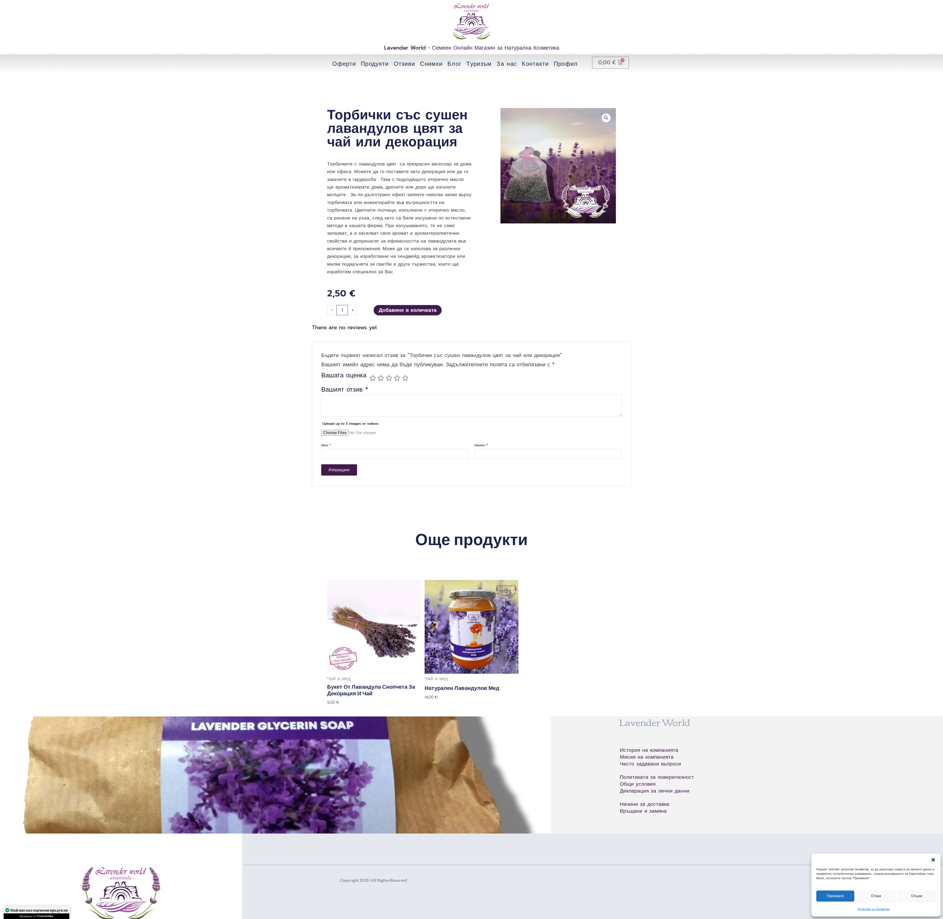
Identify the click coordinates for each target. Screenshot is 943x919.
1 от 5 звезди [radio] (373, 378)
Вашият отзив (344, 389)
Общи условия (637, 784)
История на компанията (649, 750)
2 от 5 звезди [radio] (381, 378)
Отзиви (404, 63)
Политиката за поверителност (657, 777)
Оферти (344, 63)
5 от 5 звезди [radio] (405, 378)
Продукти (374, 63)
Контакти (535, 63)
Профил (566, 63)
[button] (933, 859)
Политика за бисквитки (873, 909)
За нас (507, 63)
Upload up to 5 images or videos (350, 423)
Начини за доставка (644, 804)
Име (326, 445)
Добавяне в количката (408, 310)
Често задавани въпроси (650, 764)
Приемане (835, 896)
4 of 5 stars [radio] (397, 378)
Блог (454, 63)
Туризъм (479, 63)
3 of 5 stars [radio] (389, 378)
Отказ (876, 896)
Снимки (431, 63)
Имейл (481, 445)
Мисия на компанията (647, 757)
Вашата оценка (343, 376)
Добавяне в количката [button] (349, 712)
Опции (916, 896)
